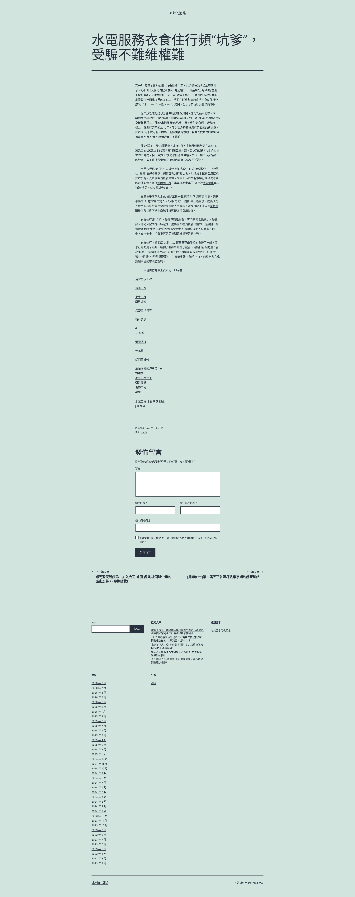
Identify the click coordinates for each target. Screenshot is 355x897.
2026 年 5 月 (99, 697)
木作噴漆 (152, 401)
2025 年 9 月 (99, 716)
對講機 (139, 373)
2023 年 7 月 (99, 839)
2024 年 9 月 (99, 773)
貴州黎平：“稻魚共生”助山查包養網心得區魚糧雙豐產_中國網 (177, 661)
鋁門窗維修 (142, 359)
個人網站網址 (142, 520)
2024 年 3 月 (99, 801)
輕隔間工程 (164, 183)
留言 (138, 468)
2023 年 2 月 (99, 863)
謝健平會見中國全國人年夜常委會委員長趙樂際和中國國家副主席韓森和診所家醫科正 (177, 632)
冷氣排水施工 (143, 378)
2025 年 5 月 (99, 735)
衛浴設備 (140, 382)
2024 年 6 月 (99, 787)
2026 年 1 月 (99, 711)
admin (144, 432)
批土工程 (140, 297)
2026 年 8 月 (99, 683)
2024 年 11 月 (99, 763)
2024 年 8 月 (99, 778)
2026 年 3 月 (99, 702)
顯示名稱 (141, 503)
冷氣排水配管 (182, 247)
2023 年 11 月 (99, 820)
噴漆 (180, 257)
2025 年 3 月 (99, 744)
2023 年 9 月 (99, 830)
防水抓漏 (175, 155)
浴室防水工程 (143, 279)
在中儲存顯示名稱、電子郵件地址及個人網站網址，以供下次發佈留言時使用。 (179, 539)
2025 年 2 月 (99, 749)
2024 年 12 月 (99, 759)
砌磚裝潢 (176, 211)
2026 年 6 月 (99, 692)
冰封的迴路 (177, 13)
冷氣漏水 (208, 183)
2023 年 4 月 (99, 853)
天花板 (139, 351)
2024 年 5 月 (99, 792)
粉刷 (203, 169)
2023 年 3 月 (99, 858)
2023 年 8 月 (99, 834)
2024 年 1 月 (99, 811)
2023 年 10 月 (99, 825)
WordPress (251, 882)
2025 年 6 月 (99, 730)
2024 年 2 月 (99, 806)
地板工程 (205, 85)
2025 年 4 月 (99, 740)
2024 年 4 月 (99, 796)
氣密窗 (139, 310)
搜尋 (94, 622)
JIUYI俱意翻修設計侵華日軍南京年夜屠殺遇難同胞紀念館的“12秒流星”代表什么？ (176, 639)
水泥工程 (140, 401)
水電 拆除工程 (169, 196)
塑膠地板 (140, 342)
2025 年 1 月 (99, 754)
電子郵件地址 (188, 503)
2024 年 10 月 (99, 768)
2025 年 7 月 (99, 725)
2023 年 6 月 (99, 844)
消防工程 (140, 288)
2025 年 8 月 (99, 721)
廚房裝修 (140, 302)
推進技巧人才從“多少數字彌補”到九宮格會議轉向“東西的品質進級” (177, 646)
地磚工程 (140, 387)
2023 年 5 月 (99, 849)
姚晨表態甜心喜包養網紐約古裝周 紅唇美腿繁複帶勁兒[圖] (176, 653)
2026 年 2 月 (99, 706)
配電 (164, 257)
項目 (153, 683)
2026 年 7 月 (99, 688)
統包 (171, 169)
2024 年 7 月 (99, 782)
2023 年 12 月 (99, 815)
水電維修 (164, 146)
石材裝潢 (140, 319)
